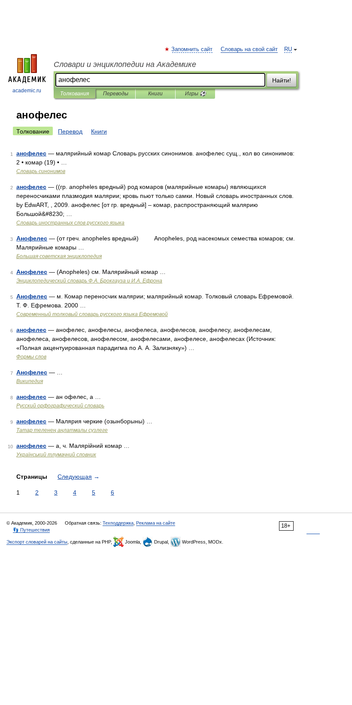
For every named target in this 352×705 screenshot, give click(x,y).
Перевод (70, 131)
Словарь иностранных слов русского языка (70, 223)
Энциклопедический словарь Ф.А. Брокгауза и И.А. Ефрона (89, 281)
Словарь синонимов (40, 171)
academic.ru (26, 91)
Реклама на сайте (155, 523)
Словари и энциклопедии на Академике (125, 64)
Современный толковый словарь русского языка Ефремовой (92, 314)
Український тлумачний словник (56, 455)
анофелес (31, 153)
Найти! (281, 80)
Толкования (74, 94)
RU (288, 49)
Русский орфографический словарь (60, 406)
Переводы (115, 94)
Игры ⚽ (195, 94)
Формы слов (31, 357)
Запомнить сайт (192, 49)
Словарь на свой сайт (249, 49)
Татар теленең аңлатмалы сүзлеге (62, 430)
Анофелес (31, 238)
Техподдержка (118, 523)
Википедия (29, 381)
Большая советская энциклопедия (59, 256)
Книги (155, 94)
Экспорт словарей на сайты (36, 541)
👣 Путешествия (31, 529)
